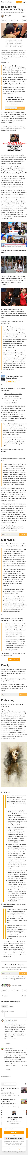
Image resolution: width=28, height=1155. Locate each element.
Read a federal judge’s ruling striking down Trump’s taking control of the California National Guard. (13, 591)
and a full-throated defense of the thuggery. (13, 194)
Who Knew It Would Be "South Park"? (8, 1100)
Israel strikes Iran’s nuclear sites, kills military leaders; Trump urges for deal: (12, 619)
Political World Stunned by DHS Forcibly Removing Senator (13, 395)
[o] (24, 1090)
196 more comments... (6, 1076)
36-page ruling (18, 549)
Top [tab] (3, 1084)
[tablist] (7, 1006)
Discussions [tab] (12, 1084)
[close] (23, 1111)
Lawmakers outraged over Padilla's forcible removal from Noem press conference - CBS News (13, 401)
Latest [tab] (6, 1084)
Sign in (25, 2)
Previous (6, 995)
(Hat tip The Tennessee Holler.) (13, 217)
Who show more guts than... (8, 1103)
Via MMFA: (6, 792)
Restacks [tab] (11, 1006)
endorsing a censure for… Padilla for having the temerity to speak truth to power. (13, 418)
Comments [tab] (4, 1006)
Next (23, 995)
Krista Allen (7, 1020)
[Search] (25, 1084)
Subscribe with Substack (15, 1138)
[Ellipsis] (26, 1020)
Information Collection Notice (16, 978)
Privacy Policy (19, 1144)
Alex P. (6, 1048)
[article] (14, 1092)
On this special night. (6, 1092)
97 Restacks (19, 985)
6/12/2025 (14, 901)
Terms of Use (21, 976)
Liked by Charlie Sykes (10, 1022)
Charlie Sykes (8, 15)
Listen (24, 16)
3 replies (8, 1069)
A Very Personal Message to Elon (10, 1089)
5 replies (8, 1043)
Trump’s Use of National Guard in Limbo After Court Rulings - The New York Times (13, 545)
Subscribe (19, 2)
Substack (6, 1152)
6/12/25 (18, 825)
